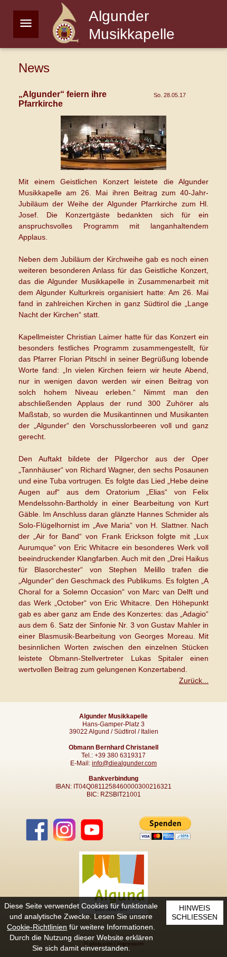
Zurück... (194, 680)
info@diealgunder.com (124, 763)
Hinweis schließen (194, 913)
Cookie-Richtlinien (37, 927)
